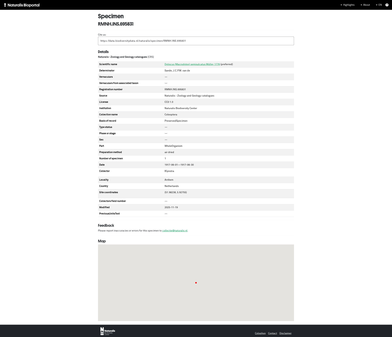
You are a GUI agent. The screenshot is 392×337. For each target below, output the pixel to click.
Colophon (260, 333)
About (366, 5)
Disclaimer (285, 333)
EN (380, 5)
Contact (272, 333)
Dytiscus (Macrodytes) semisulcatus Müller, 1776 (192, 64)
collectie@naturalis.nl (174, 230)
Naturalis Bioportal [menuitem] (24, 5)
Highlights (348, 5)
